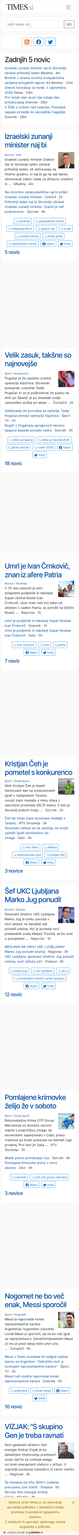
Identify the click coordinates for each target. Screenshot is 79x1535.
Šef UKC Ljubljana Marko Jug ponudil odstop (33, 899)
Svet (18, 154)
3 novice (14, 871)
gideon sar (47, 228)
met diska (31, 847)
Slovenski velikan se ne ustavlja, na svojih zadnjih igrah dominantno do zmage (36, 833)
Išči (69, 24)
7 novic (12, 661)
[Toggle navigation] (68, 7)
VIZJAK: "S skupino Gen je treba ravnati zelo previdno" (34, 1435)
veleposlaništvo (21, 228)
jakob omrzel (20, 447)
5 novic (12, 252)
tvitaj (66, 243)
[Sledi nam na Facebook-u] (39, 42)
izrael (67, 228)
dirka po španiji (22, 439)
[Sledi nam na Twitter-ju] (50, 42)
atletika (51, 847)
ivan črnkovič (25, 645)
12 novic (13, 994)
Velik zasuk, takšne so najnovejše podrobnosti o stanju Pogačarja (38, 368)
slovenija (24, 221)
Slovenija (21, 583)
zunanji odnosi (29, 236)
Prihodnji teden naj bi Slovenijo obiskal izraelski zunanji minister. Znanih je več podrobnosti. (34, 207)
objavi (50, 243)
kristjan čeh (57, 854)
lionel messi (43, 1390)
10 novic (13, 1407)
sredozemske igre (28, 854)
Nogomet (20, 1314)
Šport (8, 373)
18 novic (13, 463)
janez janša (54, 236)
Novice (9, 154)
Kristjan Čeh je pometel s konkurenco (38, 768)
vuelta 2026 (45, 447)
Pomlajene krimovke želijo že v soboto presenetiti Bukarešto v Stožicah (37, 1110)
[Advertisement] (39, 305)
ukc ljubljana (43, 971)
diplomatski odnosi (24, 243)
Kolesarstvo (21, 373)
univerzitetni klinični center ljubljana (41, 978)
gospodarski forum (51, 221)
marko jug (20, 971)
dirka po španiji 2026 (55, 439)
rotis (46, 645)
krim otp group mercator (50, 1177)
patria (61, 645)
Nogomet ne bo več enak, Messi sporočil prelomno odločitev (35, 1305)
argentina (20, 1390)
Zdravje (20, 909)
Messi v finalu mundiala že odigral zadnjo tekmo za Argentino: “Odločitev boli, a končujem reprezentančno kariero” (36, 1361)
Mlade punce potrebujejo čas (27, 1158)
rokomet (20, 1177)
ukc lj (64, 971)
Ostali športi (21, 781)
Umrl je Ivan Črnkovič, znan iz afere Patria (37, 570)
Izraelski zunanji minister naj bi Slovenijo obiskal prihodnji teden (30, 149)
